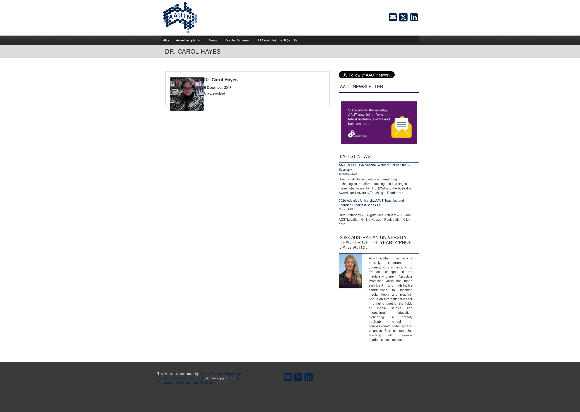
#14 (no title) (267, 40)
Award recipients (188, 40)
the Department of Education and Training (199, 380)
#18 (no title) (289, 40)
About (167, 40)
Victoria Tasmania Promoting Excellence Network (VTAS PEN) (199, 375)
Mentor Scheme (237, 40)
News (213, 40)
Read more (395, 192)
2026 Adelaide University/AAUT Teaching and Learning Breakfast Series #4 (371, 202)
